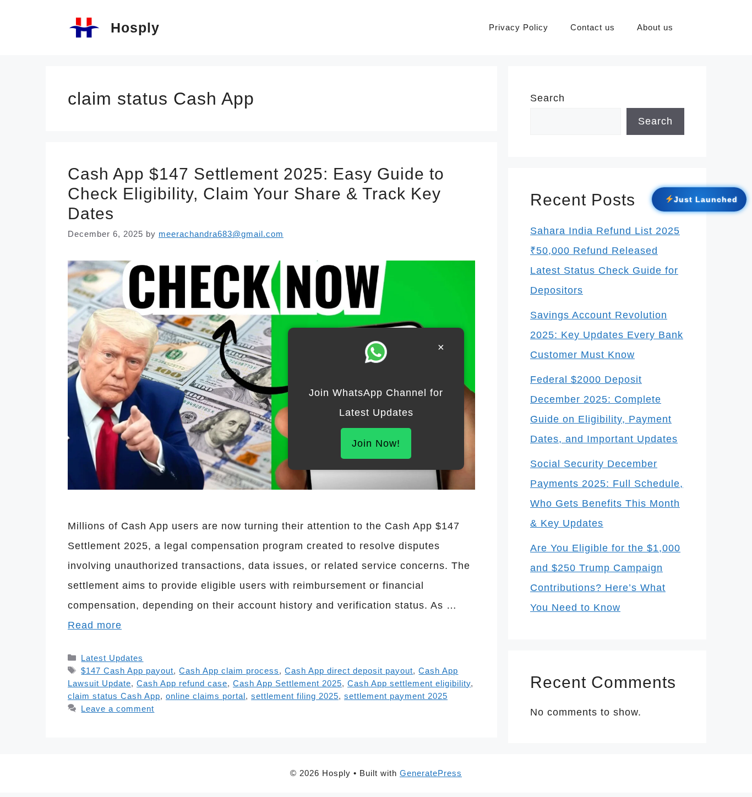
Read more (95, 625)
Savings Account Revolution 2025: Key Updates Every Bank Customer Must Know (606, 335)
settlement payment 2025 (396, 696)
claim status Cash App (114, 696)
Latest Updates (112, 658)
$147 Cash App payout (127, 670)
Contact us (592, 27)
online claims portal (206, 696)
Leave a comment (117, 708)
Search (547, 98)
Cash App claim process (229, 670)
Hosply (135, 27)
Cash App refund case (182, 683)
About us (655, 27)
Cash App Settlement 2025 (287, 683)
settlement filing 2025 (295, 696)
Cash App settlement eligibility (409, 683)
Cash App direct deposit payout (349, 670)
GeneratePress (431, 773)
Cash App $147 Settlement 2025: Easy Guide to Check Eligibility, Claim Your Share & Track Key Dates (256, 194)
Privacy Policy (518, 27)
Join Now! (376, 443)
